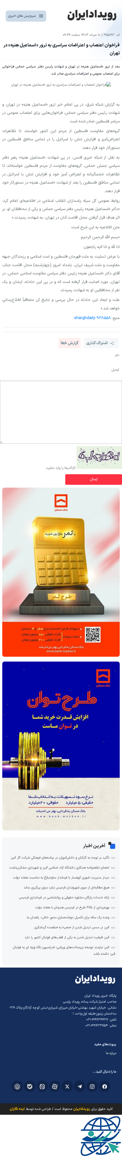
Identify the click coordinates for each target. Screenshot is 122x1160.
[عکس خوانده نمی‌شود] (99, 468)
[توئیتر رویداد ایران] (67, 1086)
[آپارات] (54, 1086)
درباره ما (111, 1053)
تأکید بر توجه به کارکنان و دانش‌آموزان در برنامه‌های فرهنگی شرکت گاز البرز (60, 857)
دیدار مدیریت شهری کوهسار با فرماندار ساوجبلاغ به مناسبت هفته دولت (61, 877)
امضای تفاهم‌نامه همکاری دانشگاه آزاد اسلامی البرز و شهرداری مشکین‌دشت (59, 867)
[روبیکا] (17, 1086)
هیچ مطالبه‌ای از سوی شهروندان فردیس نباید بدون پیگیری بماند (66, 887)
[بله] (29, 1086)
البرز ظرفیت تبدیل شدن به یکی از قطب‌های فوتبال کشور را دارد (67, 937)
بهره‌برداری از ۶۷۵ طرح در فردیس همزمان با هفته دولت (72, 907)
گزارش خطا (69, 343)
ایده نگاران (17, 1109)
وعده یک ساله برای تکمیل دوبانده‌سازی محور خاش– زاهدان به (68, 917)
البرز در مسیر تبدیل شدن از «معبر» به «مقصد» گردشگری (71, 927)
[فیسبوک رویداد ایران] (104, 1086)
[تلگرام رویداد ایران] (79, 1086)
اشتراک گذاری (97, 343)
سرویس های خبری (22, 16)
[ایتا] (42, 1086)
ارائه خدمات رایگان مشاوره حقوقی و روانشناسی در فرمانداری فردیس (64, 897)
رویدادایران (81, 1109)
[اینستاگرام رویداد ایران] (92, 1086)
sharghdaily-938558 (92, 318)
